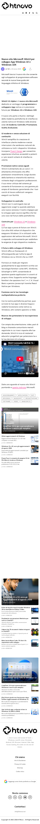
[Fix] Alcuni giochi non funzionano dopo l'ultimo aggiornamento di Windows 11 (15, 698)
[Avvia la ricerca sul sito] (36, 13)
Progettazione (31, 398)
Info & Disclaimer (20, 760)
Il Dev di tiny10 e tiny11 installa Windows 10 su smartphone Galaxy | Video (16, 608)
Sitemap (20, 768)
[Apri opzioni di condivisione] (30, 69)
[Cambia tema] (26, 12)
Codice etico (20, 771)
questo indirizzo (19, 387)
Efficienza (6, 398)
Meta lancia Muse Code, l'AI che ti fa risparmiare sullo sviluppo (14, 641)
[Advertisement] (20, 36)
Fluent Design (16, 151)
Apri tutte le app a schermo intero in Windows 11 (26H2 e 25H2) (14, 710)
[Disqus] (20, 496)
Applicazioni (23, 395)
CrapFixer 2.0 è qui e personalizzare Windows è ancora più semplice (18, 427)
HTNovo (21, 820)
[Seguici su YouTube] (25, 797)
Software (6, 401)
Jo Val (8, 69)
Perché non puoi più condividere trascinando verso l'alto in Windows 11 (20, 676)
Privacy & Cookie (20, 764)
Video (16, 401)
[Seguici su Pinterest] (30, 797)
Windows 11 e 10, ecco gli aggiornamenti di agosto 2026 (17, 598)
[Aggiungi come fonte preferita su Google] (24, 69)
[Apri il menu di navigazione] (23, 13)
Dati (32, 395)
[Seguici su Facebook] (29, 13)
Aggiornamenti (9, 395)
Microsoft (18, 398)
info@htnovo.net (20, 811)
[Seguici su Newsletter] (20, 797)
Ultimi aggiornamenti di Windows (13, 436)
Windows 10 (19, 221)
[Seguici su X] (33, 13)
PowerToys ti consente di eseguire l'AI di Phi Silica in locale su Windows (15, 459)
